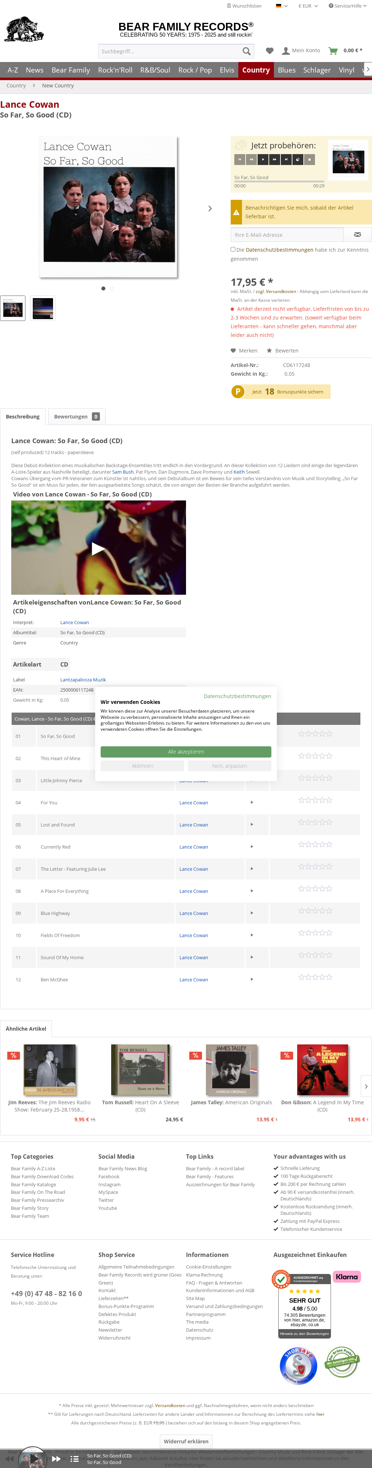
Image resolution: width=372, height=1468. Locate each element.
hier (320, 1414)
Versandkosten (170, 1405)
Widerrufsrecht (114, 1338)
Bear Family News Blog (122, 1168)
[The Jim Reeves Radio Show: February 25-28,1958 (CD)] (50, 1069)
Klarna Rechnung (204, 1274)
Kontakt (107, 1290)
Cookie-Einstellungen (208, 1266)
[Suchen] (246, 51)
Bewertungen (75, 416)
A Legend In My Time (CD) (322, 1106)
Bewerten (286, 350)
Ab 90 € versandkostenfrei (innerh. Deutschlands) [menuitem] (317, 1195)
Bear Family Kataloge (33, 1184)
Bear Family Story (30, 1208)
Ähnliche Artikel (26, 1028)
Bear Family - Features (210, 1176)
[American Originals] (232, 1069)
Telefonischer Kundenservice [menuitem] (311, 1229)
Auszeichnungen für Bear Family (220, 1184)
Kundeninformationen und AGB (220, 1290)
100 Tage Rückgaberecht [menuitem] (306, 1176)
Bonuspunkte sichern (300, 391)
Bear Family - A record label (215, 1168)
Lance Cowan (29, 104)
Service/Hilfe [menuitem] (347, 6)
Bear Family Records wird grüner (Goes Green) (140, 1278)
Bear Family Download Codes (42, 1176)
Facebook (109, 1176)
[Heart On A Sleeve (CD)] (141, 1069)
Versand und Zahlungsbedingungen (224, 1306)
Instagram (109, 1184)
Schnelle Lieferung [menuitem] (300, 1168)
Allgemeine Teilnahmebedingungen (136, 1266)
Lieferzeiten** (113, 1298)
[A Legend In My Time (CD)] (323, 1069)
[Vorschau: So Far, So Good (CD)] (12, 308)
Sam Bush (123, 472)
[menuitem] (176, 51)
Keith (239, 472)
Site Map (195, 1298)
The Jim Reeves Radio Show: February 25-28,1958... (49, 1106)
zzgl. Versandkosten (276, 291)
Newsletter (110, 1330)
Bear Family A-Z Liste (33, 1168)
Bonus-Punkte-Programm (126, 1306)
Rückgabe (109, 1322)
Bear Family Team (30, 1216)
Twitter (106, 1200)
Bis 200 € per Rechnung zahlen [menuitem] (313, 1184)
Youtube (107, 1208)
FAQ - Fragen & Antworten (214, 1282)
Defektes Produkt (117, 1314)
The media (197, 1322)
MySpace (108, 1192)
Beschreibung (23, 416)
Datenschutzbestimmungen (280, 249)
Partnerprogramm (206, 1314)
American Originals (231, 1102)
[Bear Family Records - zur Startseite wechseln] (24, 30)
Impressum (198, 1338)
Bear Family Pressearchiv (37, 1200)
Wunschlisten (246, 6)
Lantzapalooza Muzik (83, 679)
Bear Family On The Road (38, 1192)
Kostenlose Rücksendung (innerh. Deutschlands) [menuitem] (316, 1209)
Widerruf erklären (186, 1441)
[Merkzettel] (269, 51)
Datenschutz (199, 1330)
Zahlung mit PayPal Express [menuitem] (310, 1221)
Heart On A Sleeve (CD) (140, 1106)
